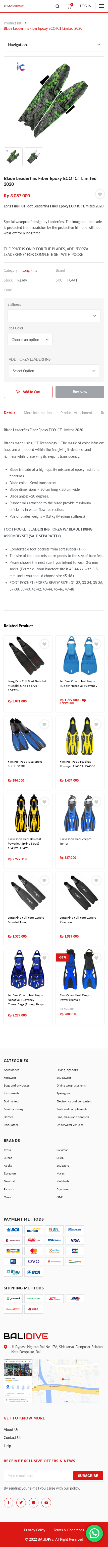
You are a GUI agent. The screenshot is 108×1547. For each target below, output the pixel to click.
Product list (12, 23)
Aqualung (63, 1189)
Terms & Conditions (69, 1530)
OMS (60, 1197)
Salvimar (62, 1150)
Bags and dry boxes (16, 1085)
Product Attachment (76, 413)
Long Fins (29, 270)
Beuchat (9, 1181)
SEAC (60, 1158)
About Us (11, 1429)
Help (7, 1446)
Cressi (8, 1150)
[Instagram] (33, 1502)
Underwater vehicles (70, 1125)
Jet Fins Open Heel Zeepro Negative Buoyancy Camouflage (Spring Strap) (26, 999)
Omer (7, 1197)
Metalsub (63, 1181)
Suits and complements (72, 1109)
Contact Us (12, 1437)
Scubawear (64, 1077)
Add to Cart (31, 392)
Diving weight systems (71, 1085)
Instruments (11, 1093)
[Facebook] (8, 1502)
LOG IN (85, 6)
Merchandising (13, 1109)
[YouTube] (46, 1502)
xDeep (8, 1158)
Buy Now (80, 392)
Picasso (9, 1189)
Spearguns (63, 1093)
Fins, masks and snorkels (73, 1117)
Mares (61, 1173)
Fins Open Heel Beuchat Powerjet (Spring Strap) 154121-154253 (24, 843)
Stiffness (14, 304)
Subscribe (88, 1476)
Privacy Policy (34, 1530)
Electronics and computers (74, 1101)
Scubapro (63, 1165)
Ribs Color (15, 328)
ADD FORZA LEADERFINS (30, 359)
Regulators (11, 1125)
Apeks (8, 1165)
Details (9, 413)
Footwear (10, 1077)
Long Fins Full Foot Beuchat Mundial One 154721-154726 (27, 685)
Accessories (11, 1070)
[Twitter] (21, 1502)
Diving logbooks (67, 1070)
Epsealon (10, 1173)
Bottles (8, 1117)
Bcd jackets (11, 1101)
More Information (38, 413)
